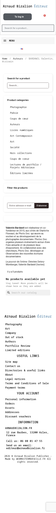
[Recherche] (50, 28)
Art (12, 141)
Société (14, 147)
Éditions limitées (21, 173)
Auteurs (15, 124)
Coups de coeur (19, 158)
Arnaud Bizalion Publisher (31, 456)
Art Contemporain (21, 135)
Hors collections (21, 153)
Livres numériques (21, 130)
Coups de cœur (19, 118)
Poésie (14, 112)
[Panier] (43, 17)
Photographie (18, 107)
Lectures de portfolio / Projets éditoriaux (25, 166)
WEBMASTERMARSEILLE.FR (31, 458)
